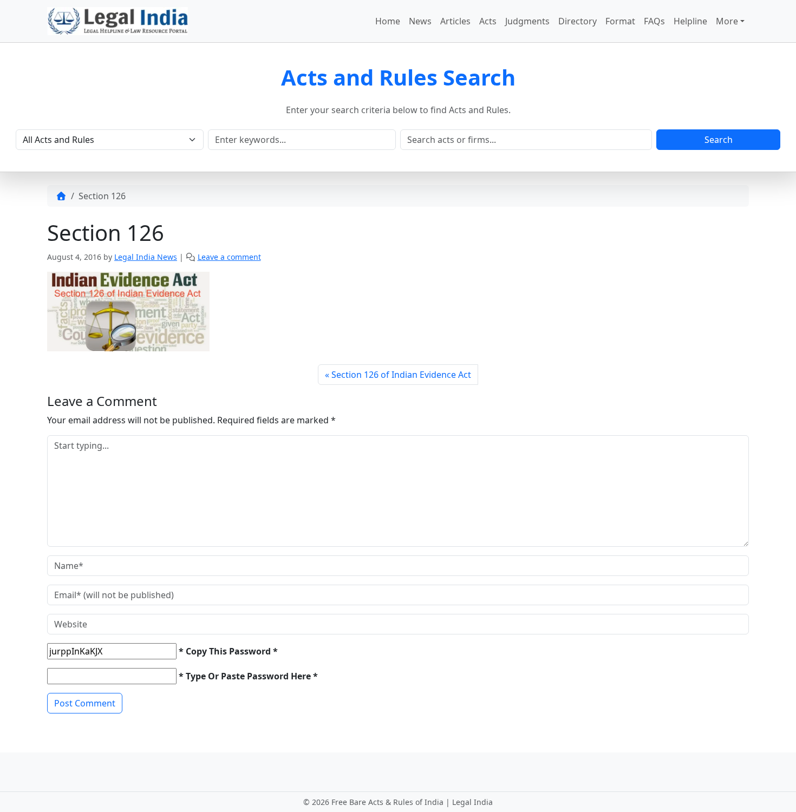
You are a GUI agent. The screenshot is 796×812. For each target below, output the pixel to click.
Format (620, 21)
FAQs (654, 21)
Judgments (527, 21)
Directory (577, 21)
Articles (455, 21)
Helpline (690, 21)
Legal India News (145, 257)
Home (387, 21)
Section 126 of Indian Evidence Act (401, 375)
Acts (488, 21)
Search (718, 140)
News (420, 21)
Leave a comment (229, 257)
